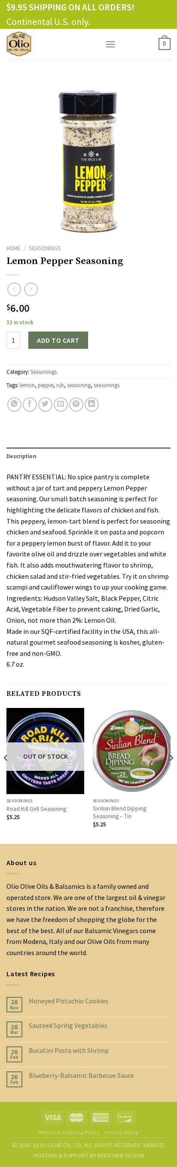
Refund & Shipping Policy (69, 1132)
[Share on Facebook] (30, 404)
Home (13, 248)
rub (60, 385)
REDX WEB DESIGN (121, 1155)
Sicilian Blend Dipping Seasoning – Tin (119, 812)
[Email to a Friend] (61, 404)
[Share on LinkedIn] (92, 404)
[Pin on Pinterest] (76, 404)
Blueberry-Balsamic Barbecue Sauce (81, 1075)
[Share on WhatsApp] (14, 404)
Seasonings (45, 248)
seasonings (106, 385)
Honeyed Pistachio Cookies (68, 1001)
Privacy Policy (122, 1132)
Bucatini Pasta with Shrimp (69, 1050)
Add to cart (58, 340)
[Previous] (6, 775)
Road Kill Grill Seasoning (36, 809)
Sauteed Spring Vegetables (68, 1025)
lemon (27, 385)
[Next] (171, 775)
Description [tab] (21, 456)
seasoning (79, 385)
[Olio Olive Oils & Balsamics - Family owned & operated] (49, 44)
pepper (45, 385)
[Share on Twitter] (45, 404)
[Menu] (110, 44)
